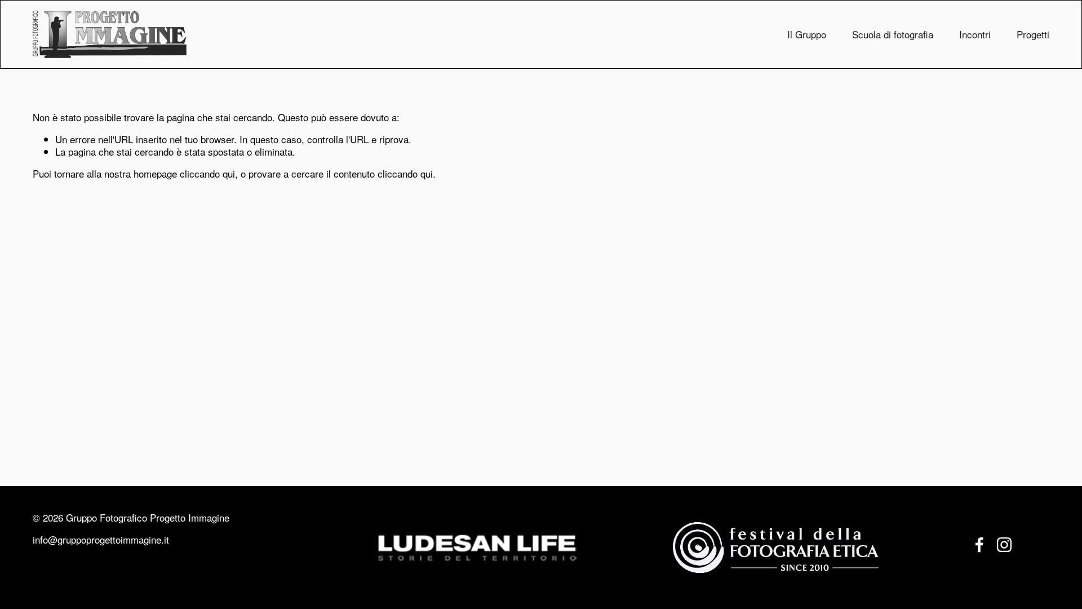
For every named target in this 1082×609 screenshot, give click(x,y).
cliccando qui (207, 173)
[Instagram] (1004, 545)
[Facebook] (979, 545)
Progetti (1033, 34)
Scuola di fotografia (892, 34)
